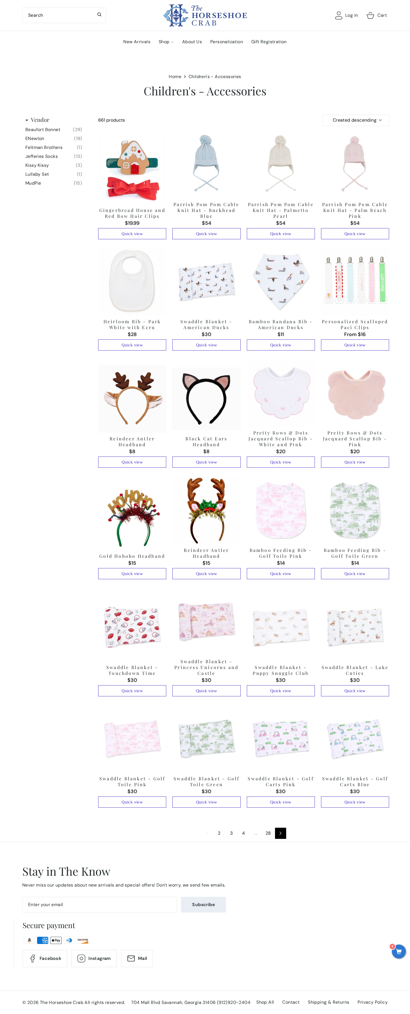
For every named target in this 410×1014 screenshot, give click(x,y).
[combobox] (64, 15)
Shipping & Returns (328, 1002)
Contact (291, 1002)
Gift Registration (269, 42)
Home (175, 76)
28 (268, 833)
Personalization (226, 42)
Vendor (40, 119)
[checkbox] (53, 129)
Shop (164, 42)
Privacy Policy (373, 1002)
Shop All (265, 1002)
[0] (399, 952)
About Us (192, 42)
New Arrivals (136, 42)
